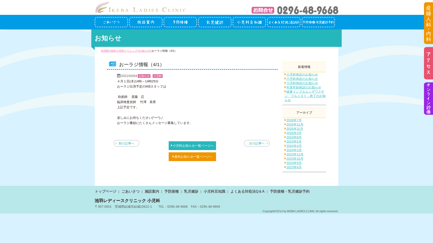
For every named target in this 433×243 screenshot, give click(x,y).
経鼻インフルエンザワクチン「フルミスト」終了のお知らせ (305, 96)
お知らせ (144, 50)
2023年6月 (294, 167)
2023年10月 (295, 158)
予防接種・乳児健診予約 (290, 191)
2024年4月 (294, 146)
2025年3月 (294, 133)
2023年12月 (295, 154)
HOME (105, 50)
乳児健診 (191, 191)
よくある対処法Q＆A (247, 191)
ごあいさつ (131, 191)
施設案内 (152, 191)
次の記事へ (257, 143)
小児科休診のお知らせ (302, 74)
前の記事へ (126, 143)
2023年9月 (294, 163)
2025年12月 (295, 124)
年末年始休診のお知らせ (303, 87)
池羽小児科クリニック (124, 50)
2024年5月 (294, 141)
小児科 (158, 76)
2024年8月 (294, 137)
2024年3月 (294, 150)
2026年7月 (294, 120)
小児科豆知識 (214, 191)
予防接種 (171, 191)
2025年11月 (294, 128)
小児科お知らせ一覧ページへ (193, 145)
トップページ (105, 191)
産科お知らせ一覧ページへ (193, 156)
